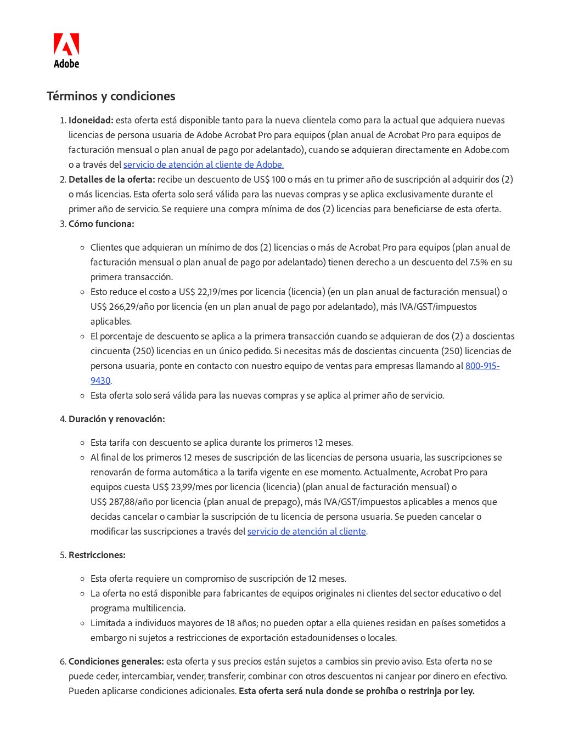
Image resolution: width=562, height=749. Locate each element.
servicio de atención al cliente (307, 531)
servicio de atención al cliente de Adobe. (203, 164)
